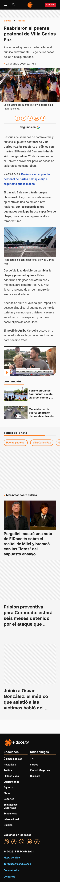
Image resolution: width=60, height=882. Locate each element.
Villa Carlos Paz (42, 442)
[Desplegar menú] (6, 5)
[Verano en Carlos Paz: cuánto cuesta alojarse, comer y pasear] (16, 394)
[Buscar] (13, 4)
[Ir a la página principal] (30, 5)
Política (21, 20)
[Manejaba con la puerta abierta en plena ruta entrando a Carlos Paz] (16, 412)
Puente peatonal (15, 442)
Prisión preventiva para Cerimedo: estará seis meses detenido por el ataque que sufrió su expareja (29, 618)
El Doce (7, 20)
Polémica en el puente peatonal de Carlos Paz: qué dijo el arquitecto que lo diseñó (27, 179)
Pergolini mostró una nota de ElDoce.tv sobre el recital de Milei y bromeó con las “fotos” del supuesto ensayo (28, 543)
